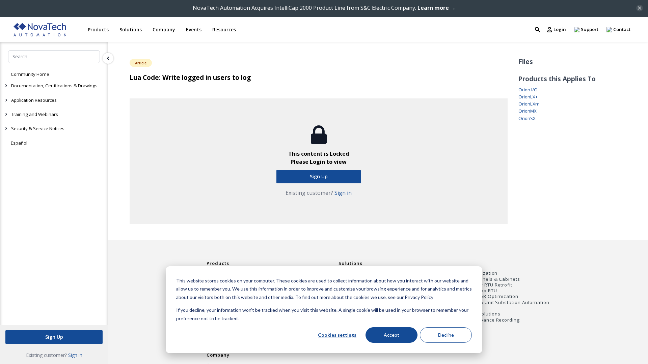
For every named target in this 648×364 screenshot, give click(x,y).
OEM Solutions (483, 314)
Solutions (350, 263)
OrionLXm (529, 104)
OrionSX (527, 118)
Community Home (30, 74)
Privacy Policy (419, 297)
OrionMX (527, 111)
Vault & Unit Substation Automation (507, 302)
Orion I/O (528, 90)
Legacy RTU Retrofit (489, 285)
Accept (391, 335)
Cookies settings (337, 335)
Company (218, 355)
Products (218, 263)
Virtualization (481, 273)
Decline (446, 335)
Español (19, 143)
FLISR (472, 308)
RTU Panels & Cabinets (493, 279)
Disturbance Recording (493, 320)
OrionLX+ (528, 97)
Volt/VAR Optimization (492, 296)
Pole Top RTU (481, 291)
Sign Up (54, 337)
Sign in (75, 355)
